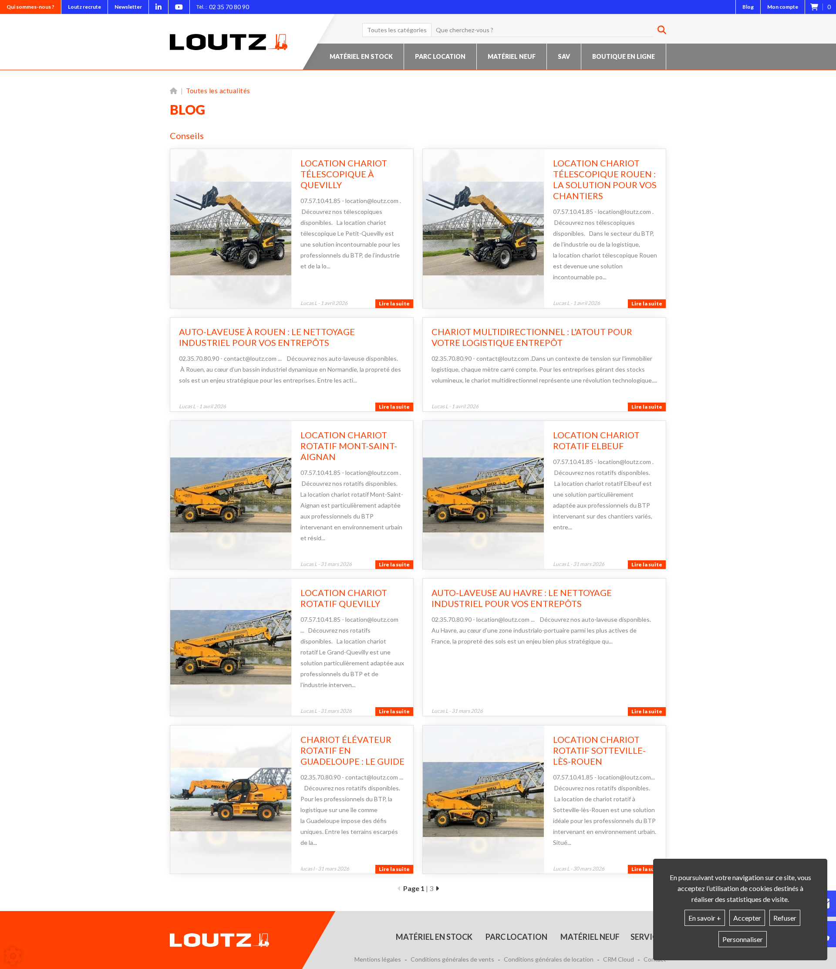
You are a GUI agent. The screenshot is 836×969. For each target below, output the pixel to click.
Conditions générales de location (548, 959)
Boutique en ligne (623, 56)
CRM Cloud (618, 959)
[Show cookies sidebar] (13, 956)
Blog (748, 6)
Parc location (440, 56)
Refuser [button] (784, 918)
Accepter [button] (747, 918)
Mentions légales (377, 959)
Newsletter (128, 6)
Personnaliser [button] (742, 939)
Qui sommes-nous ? (30, 6)
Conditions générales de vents (452, 959)
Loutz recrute (84, 6)
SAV (564, 56)
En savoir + (704, 918)
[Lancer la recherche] (658, 30)
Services (648, 937)
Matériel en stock (361, 56)
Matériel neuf (512, 56)
